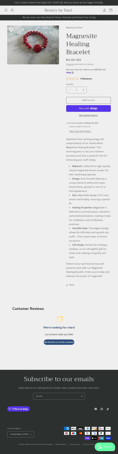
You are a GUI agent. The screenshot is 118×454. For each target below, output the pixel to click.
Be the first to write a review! (59, 342)
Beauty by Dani (31, 444)
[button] (6, 10)
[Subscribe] (81, 396)
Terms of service (89, 444)
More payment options (88, 115)
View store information (80, 131)
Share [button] (72, 285)
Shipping (70, 64)
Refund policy (61, 444)
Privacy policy (74, 444)
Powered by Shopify (45, 444)
